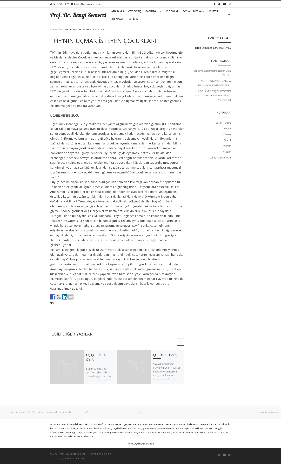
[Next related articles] (180, 342)
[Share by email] (71, 297)
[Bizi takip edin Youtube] (224, 4)
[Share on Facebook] (52, 297)
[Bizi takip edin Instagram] (230, 4)
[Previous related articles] (172, 342)
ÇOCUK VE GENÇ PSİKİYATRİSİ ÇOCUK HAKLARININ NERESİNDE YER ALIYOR (213, 95)
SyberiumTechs (78, 458)
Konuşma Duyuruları (220, 157)
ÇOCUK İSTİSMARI (166, 355)
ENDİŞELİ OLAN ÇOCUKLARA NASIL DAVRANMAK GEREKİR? (214, 83)
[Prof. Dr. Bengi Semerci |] (78, 15)
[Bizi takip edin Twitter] (219, 4)
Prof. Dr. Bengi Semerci (73, 453)
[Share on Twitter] (58, 297)
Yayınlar (227, 145)
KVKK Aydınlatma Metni (140, 443)
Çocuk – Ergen (223, 122)
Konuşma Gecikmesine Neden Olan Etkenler (212, 73)
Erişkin (227, 128)
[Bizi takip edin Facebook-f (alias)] (214, 4)
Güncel (227, 140)
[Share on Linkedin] (64, 297)
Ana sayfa (55, 29)
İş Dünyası (225, 134)
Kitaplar (227, 151)
